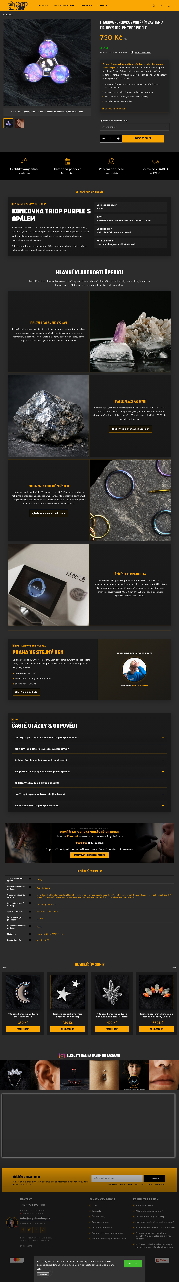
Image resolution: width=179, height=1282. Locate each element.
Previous (5, 968)
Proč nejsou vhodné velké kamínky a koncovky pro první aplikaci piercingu (154, 1245)
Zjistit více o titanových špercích (130, 429)
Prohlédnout (23, 1029)
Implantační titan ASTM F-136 (49, 934)
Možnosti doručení (143, 52)
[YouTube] (36, 1230)
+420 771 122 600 (32, 1205)
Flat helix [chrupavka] (77, 895)
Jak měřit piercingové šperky (150, 1216)
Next (175, 968)
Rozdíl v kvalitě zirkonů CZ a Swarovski (155, 1227)
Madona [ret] (89, 897)
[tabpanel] (156, 1003)
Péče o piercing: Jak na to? (149, 1211)
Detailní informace (115, 108)
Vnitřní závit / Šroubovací (47, 911)
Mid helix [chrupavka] (122, 895)
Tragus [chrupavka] (141, 895)
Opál (38, 888)
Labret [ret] (60, 897)
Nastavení (43, 1274)
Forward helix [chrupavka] (99, 895)
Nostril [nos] (157, 895)
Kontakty (96, 1211)
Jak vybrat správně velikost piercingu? (155, 1222)
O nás (94, 1205)
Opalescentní (50, 904)
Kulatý (39, 879)
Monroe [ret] (101, 897)
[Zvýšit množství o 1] (118, 138)
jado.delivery (140, 685)
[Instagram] (30, 1230)
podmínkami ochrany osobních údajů (149, 1184)
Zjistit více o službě (26, 692)
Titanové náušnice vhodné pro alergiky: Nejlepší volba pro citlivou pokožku (153, 1236)
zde (39, 1268)
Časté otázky (98, 1216)
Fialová (39, 904)
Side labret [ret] (115, 897)
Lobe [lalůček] (42, 895)
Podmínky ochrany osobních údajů (109, 1238)
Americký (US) (42, 940)
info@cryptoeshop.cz (35, 1218)
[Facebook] (23, 1230)
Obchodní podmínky (102, 1227)
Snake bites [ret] (74, 897)
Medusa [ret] (130, 897)
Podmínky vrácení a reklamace (107, 1233)
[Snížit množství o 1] (103, 138)
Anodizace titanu (144, 1205)
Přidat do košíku (143, 138)
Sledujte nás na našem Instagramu (93, 1055)
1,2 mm (39, 918)
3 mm (39, 927)
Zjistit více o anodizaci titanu (49, 513)
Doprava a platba (100, 1222)
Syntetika (46, 888)
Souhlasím (133, 1263)
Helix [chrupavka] (58, 895)
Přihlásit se (154, 1178)
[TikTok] (43, 1230)
